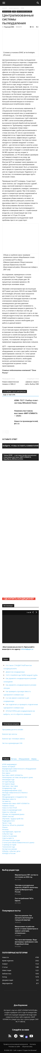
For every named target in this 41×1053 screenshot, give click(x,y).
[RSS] (10, 1036)
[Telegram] (16, 1036)
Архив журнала (14, 8)
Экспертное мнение (9, 849)
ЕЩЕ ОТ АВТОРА (9, 395)
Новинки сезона (8, 806)
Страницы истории (9, 845)
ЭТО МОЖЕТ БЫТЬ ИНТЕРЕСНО (14, 392)
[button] (3, 3)
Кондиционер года (9, 788)
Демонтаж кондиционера (15, 672)
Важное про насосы (9, 734)
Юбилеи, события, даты (11, 851)
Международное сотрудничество (14, 797)
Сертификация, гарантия (11, 832)
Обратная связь (27, 1046)
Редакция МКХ (9, 27)
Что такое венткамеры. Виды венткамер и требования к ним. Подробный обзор (26, 942)
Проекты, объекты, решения (13, 825)
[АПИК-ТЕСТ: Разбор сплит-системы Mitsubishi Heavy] (7, 404)
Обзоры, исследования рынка (13, 814)
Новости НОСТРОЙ (9, 808)
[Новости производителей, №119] (7, 425)
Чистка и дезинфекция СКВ (12, 743)
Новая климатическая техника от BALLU (10, 383)
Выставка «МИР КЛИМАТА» (12, 775)
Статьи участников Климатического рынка (18, 842)
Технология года (8, 847)
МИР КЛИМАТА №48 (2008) (24, 11)
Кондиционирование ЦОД (11, 790)
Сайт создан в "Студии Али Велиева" (25, 1050)
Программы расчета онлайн (12, 729)
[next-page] (7, 431)
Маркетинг (6, 795)
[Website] (26, 1037)
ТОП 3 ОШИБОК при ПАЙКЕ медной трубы (22, 675)
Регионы (5, 829)
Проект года (6, 823)
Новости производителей (11, 810)
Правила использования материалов (15, 1044)
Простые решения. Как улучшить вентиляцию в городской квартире (24, 918)
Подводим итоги (8, 821)
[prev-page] (3, 431)
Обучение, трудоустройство (12, 819)
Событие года (7, 834)
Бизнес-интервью (8, 766)
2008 (22, 8)
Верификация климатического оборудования (19, 769)
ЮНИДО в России (8, 853)
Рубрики (6, 759)
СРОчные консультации (11, 840)
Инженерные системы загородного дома (17, 777)
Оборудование (24, 759)
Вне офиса (6, 773)
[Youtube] (31, 1036)
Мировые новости (9, 799)
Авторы (14, 759)
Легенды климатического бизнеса (14, 793)
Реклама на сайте (14, 1046)
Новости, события (9, 812)
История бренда (8, 782)
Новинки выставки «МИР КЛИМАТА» (16, 803)
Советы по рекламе (9, 836)
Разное (5, 827)
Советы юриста (8, 838)
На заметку (6, 801)
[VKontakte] (21, 1036)
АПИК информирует (9, 764)
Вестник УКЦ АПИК (9, 771)
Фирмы (34, 759)
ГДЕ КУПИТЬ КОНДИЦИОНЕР (19, 598)
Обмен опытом (8, 816)
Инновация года (8, 780)
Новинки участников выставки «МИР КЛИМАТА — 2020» (25, 413)
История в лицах (8, 784)
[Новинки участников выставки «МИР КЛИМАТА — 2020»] (7, 415)
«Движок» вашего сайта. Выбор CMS (32, 383)
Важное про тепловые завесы (13, 739)
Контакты (33, 1044)
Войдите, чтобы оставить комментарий (20, 446)
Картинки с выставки (10, 786)
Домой (4, 8)
